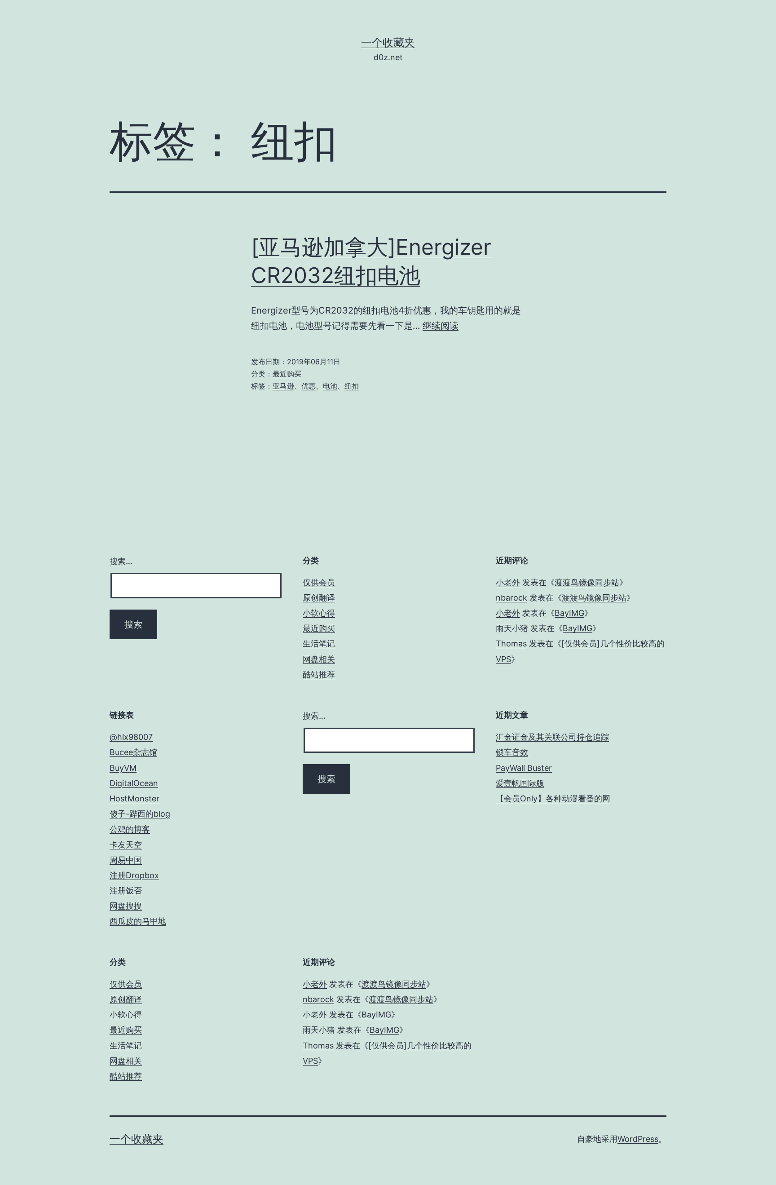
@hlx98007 (131, 737)
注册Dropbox (134, 875)
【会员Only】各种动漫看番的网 (553, 798)
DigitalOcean (134, 783)
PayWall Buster (524, 768)
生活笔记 (319, 643)
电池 (330, 385)
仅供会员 (319, 582)
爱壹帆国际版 (520, 783)
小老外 (508, 582)
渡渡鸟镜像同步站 (587, 582)
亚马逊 (283, 385)
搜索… (121, 561)
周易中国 (126, 860)
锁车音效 (512, 752)
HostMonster (134, 798)
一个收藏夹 (388, 42)
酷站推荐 (319, 674)
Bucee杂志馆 (133, 752)
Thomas (511, 643)
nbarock (511, 597)
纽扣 (351, 385)
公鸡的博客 (130, 829)
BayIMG (569, 613)
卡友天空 (126, 844)
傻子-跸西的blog (140, 813)
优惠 (308, 385)
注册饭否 (126, 890)
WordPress (637, 1139)
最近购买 (287, 373)
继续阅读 (441, 325)
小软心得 (319, 613)
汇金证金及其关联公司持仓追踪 (552, 737)
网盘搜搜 (126, 906)
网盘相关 (319, 659)
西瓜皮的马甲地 (138, 921)
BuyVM (123, 768)
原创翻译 (319, 597)
